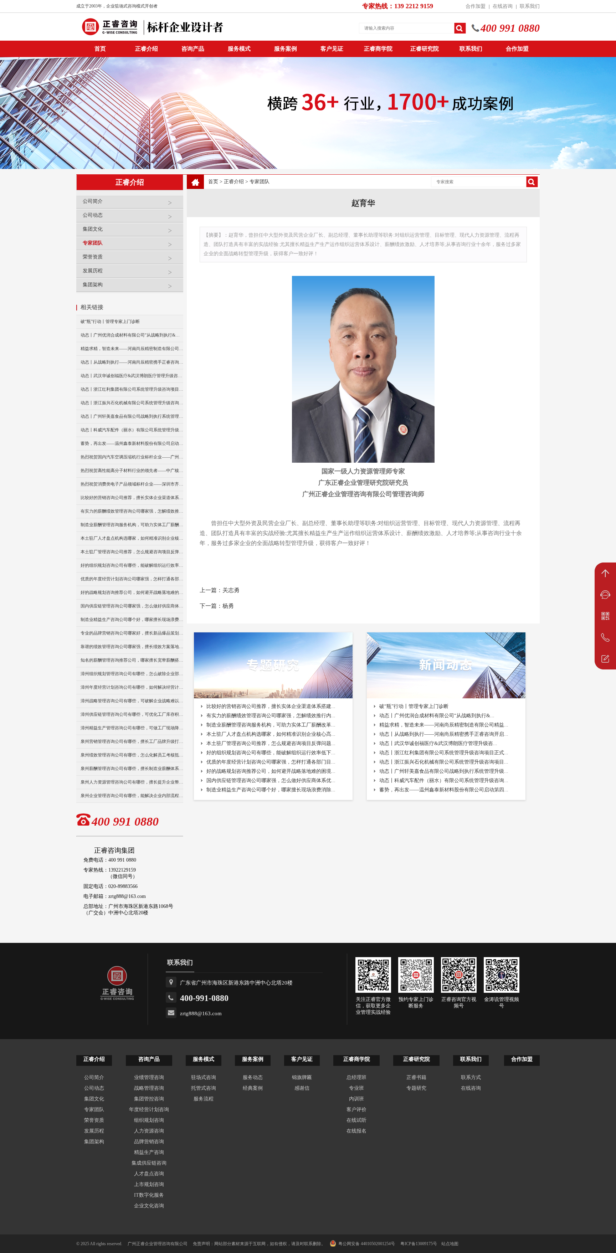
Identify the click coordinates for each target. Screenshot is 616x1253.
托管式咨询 (203, 1088)
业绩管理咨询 (149, 1077)
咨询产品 (192, 49)
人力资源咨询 (149, 1131)
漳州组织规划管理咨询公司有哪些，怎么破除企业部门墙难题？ (132, 673)
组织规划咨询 (149, 1120)
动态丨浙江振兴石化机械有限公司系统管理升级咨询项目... (443, 762)
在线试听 (356, 1120)
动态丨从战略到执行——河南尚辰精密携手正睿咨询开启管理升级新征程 (132, 362)
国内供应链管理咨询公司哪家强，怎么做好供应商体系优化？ (132, 606)
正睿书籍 (416, 1077)
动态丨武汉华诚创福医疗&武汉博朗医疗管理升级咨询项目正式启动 (132, 375)
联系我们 (530, 6)
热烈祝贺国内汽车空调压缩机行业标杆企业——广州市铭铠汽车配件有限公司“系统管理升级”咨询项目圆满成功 (132, 457)
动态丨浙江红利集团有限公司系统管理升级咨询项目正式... (443, 752)
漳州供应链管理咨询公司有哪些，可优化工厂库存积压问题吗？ (132, 714)
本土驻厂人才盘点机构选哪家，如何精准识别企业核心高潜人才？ (132, 538)
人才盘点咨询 (149, 1173)
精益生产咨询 (149, 1152)
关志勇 (231, 590)
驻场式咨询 (203, 1077)
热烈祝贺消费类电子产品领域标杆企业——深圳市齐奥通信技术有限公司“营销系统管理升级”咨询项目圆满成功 (132, 484)
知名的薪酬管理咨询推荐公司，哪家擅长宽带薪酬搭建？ (132, 660)
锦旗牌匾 (302, 1077)
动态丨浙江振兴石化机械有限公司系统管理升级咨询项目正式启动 (132, 402)
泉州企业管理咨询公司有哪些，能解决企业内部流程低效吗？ (132, 795)
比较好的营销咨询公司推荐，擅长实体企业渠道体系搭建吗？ (132, 497)
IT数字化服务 (149, 1195)
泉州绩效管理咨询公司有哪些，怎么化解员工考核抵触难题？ (132, 755)
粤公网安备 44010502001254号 (366, 1243)
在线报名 (356, 1131)
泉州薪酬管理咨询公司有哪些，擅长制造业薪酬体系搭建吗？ (132, 768)
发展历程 (93, 270)
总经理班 (356, 1077)
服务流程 (204, 1098)
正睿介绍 (234, 181)
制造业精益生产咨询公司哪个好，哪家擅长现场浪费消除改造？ (132, 619)
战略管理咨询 (149, 1088)
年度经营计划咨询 (149, 1109)
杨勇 (228, 606)
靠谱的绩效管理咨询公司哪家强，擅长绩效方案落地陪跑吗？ (132, 646)
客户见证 (331, 49)
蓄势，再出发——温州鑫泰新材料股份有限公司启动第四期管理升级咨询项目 (132, 443)
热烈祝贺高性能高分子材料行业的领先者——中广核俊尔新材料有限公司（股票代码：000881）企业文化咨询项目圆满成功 (132, 470)
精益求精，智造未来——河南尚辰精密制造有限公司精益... (443, 725)
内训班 (356, 1098)
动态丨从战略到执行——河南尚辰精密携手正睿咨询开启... (443, 734)
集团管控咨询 (149, 1098)
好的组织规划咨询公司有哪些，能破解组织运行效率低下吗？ (132, 565)
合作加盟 (476, 6)
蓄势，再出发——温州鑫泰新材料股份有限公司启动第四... (443, 789)
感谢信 (301, 1088)
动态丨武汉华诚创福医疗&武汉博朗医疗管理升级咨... (438, 743)
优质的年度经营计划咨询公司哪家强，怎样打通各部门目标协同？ (132, 578)
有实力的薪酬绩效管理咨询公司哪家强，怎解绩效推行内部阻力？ (132, 511)
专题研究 (416, 1088)
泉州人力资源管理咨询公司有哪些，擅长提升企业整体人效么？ (132, 782)
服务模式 (239, 49)
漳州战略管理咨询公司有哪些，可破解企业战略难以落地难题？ (132, 700)
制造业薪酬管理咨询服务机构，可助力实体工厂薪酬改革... (270, 725)
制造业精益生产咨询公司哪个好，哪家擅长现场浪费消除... (270, 789)
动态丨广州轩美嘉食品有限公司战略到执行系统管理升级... (443, 771)
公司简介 (93, 201)
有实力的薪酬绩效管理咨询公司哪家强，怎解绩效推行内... (270, 715)
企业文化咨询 (149, 1205)
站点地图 (449, 1243)
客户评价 (356, 1109)
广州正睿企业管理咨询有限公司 (158, 1243)
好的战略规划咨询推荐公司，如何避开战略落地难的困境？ (132, 592)
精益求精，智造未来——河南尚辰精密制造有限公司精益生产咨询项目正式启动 (132, 348)
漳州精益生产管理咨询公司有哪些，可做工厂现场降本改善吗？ (132, 727)
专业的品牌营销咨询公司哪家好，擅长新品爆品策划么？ (132, 633)
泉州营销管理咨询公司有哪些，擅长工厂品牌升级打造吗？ (132, 741)
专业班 (356, 1088)
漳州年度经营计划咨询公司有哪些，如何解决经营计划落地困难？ (132, 687)
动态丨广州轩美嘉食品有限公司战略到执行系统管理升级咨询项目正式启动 (132, 416)
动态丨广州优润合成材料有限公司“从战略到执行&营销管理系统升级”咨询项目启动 (132, 335)
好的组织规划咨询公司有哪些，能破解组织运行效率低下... (270, 752)
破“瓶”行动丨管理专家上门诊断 (110, 321)
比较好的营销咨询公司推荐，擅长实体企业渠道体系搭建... (270, 706)
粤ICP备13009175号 (418, 1243)
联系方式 (471, 1077)
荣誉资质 (93, 257)
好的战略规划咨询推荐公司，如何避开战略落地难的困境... (270, 771)
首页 (213, 181)
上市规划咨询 (149, 1184)
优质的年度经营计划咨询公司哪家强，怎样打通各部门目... (270, 762)
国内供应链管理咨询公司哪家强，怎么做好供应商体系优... (270, 780)
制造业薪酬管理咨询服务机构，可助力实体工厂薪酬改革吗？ (132, 524)
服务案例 (285, 49)
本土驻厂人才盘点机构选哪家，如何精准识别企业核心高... (270, 734)
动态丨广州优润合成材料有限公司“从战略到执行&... (436, 715)
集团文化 (93, 229)
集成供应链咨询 (149, 1163)
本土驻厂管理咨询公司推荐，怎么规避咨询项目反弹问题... (270, 743)
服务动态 (253, 1077)
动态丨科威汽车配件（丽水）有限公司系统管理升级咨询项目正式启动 (132, 429)
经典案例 (253, 1088)
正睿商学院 (378, 49)
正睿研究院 (424, 49)
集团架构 (93, 284)
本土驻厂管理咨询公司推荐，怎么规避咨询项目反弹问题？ (132, 551)
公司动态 (93, 215)
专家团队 (93, 243)
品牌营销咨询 (149, 1141)
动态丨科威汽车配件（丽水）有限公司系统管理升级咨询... (443, 780)
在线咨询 (503, 6)
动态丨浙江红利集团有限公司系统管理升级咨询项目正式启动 (132, 389)
